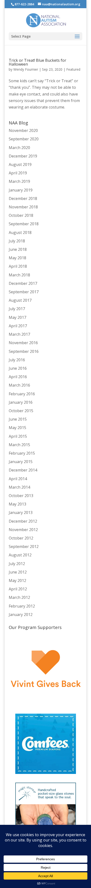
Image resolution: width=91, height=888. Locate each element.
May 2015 (17, 427)
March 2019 (19, 181)
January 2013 (21, 512)
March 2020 (19, 147)
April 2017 (18, 325)
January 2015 (21, 461)
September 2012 (24, 546)
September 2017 (24, 291)
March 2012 (19, 597)
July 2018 (17, 241)
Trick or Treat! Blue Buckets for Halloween (37, 62)
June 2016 (18, 368)
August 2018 (20, 232)
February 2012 (22, 606)
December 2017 (23, 283)
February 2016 (22, 393)
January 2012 (21, 614)
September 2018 (24, 223)
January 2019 (21, 190)
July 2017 (17, 308)
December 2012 (23, 521)
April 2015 (18, 436)
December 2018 (23, 198)
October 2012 (21, 538)
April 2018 (18, 266)
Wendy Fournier (25, 69)
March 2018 (19, 275)
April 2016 (18, 376)
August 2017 (20, 300)
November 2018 (23, 207)
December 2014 (23, 470)
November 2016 (23, 342)
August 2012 (20, 555)
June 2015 (18, 419)
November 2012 (23, 529)
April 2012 (18, 589)
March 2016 (19, 385)
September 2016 (24, 351)
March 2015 (19, 444)
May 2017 (17, 317)
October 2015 (21, 410)
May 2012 (17, 580)
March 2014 (19, 487)
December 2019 (23, 156)
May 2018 (17, 257)
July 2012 (17, 563)
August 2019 (20, 164)
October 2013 (21, 495)
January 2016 (21, 402)
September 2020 (24, 139)
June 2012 (18, 572)
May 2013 (17, 504)
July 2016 (17, 359)
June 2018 (18, 249)
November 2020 (23, 130)
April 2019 (18, 173)
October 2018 (21, 215)
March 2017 (19, 334)
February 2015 (22, 453)
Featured (73, 69)
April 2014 (18, 478)
